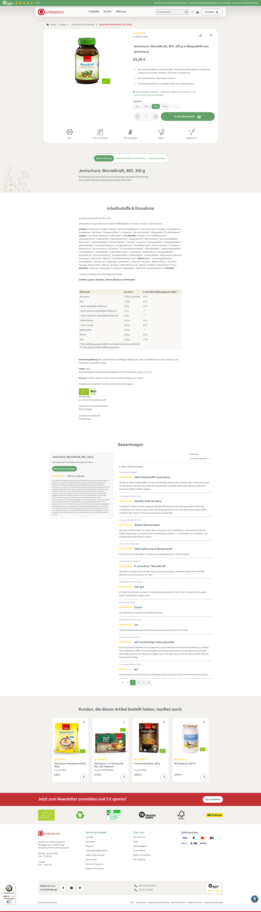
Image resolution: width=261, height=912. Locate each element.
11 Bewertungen (140, 36)
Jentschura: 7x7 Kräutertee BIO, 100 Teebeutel (108, 765)
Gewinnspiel (91, 859)
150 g (146, 106)
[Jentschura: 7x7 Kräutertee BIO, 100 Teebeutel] (110, 738)
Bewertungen (157, 158)
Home (53, 24)
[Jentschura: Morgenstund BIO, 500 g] (70, 738)
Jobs (135, 841)
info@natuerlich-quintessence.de (53, 847)
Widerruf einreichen (95, 868)
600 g (165, 106)
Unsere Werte (139, 850)
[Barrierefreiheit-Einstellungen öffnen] (255, 899)
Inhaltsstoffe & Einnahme (130, 158)
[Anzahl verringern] (137, 116)
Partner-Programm (94, 864)
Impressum (141, 902)
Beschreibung (104, 158)
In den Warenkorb (184, 116)
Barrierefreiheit (178, 902)
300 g (155, 106)
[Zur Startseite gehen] (51, 12)
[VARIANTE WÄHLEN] (83, 777)
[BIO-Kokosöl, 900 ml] (191, 738)
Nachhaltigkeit (140, 846)
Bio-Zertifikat (139, 859)
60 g (137, 106)
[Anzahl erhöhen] (155, 116)
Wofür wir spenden (142, 855)
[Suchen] (186, 12)
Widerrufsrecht (195, 902)
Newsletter (91, 841)
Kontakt (89, 837)
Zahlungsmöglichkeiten (97, 850)
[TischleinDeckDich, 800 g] (150, 738)
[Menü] (13, 885)
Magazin (90, 846)
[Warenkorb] (197, 12)
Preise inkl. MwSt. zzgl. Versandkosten (148, 95)
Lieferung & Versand (95, 855)
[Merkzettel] (191, 12)
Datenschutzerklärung (158, 902)
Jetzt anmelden (213, 799)
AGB (132, 902)
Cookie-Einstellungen (213, 902)
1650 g (175, 106)
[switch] (9, 901)
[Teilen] (200, 34)
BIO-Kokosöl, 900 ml (185, 763)
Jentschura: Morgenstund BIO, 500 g (70, 765)
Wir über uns (139, 837)
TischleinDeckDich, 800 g (147, 763)
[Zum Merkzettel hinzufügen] (211, 35)
